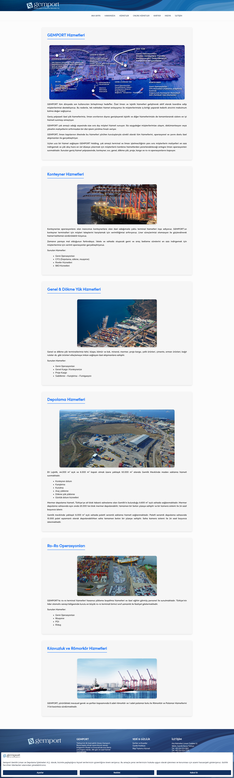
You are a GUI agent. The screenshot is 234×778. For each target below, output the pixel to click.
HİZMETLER (124, 16)
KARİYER (157, 16)
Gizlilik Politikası (139, 746)
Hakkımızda (110, 16)
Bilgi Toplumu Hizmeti (141, 748)
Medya (168, 16)
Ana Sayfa (95, 16)
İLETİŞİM (178, 16)
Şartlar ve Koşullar (140, 743)
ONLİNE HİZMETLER (141, 16)
